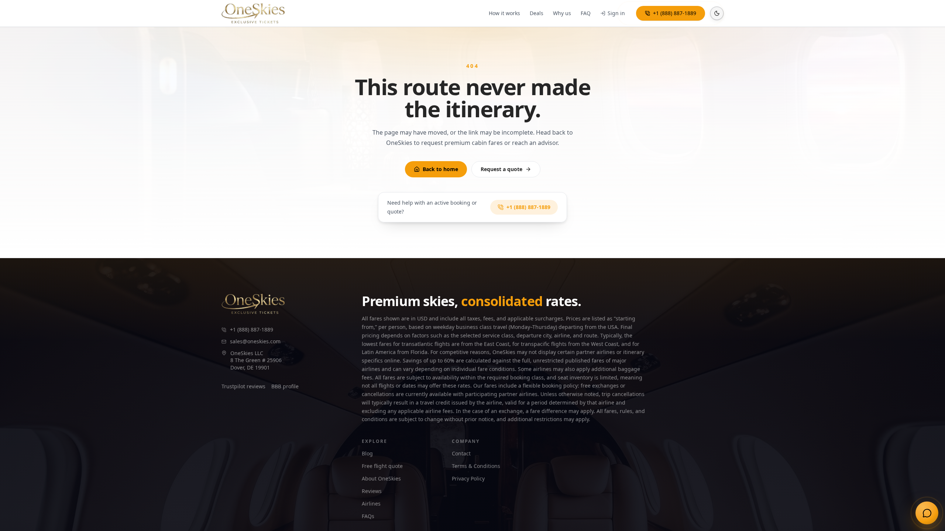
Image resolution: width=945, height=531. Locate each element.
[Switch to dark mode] (717, 13)
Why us (562, 13)
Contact (461, 453)
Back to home (440, 169)
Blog (367, 453)
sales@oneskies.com (255, 341)
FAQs (368, 516)
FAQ (586, 13)
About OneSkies (381, 478)
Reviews (372, 490)
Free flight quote (382, 465)
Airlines (371, 503)
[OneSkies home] (253, 13)
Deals (536, 13)
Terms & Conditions (476, 465)
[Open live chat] (926, 513)
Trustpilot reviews (243, 386)
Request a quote (501, 169)
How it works (504, 13)
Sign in (616, 13)
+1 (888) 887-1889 (674, 13)
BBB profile (285, 386)
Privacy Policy (468, 478)
